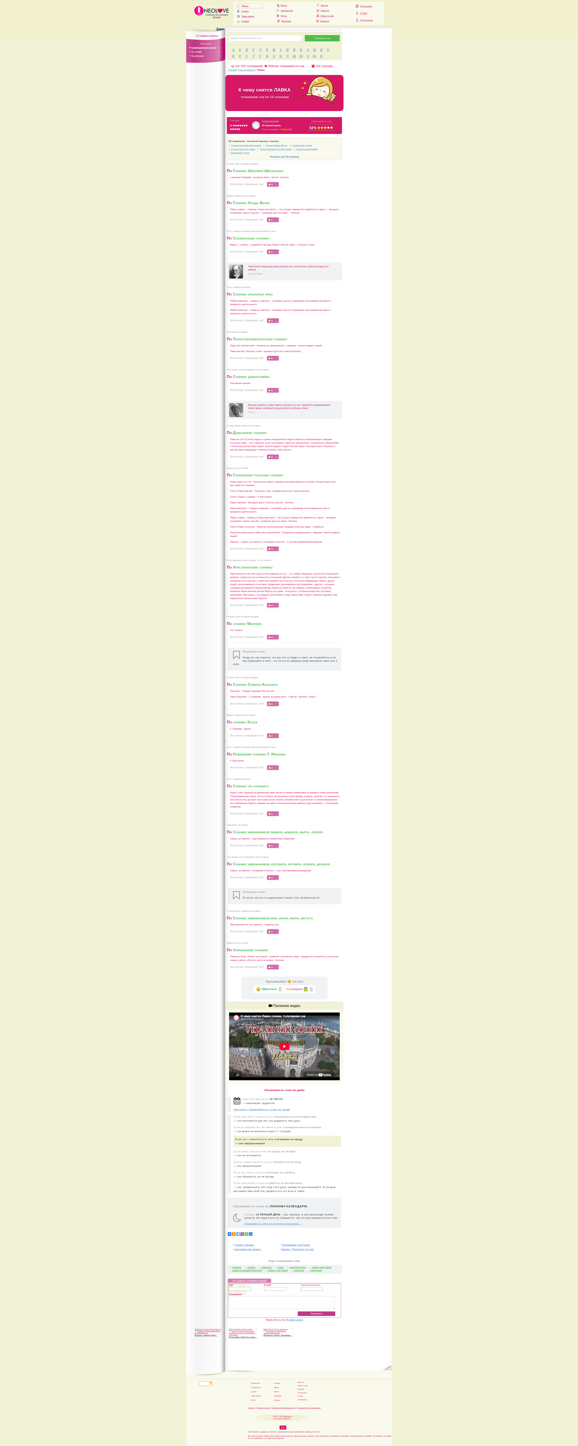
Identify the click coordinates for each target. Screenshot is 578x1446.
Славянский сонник (302, 145)
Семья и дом (327, 16)
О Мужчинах (366, 20)
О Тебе (363, 13)
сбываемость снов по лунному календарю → (273, 1223)
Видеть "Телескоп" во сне (298, 1249)
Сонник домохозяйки (307, 149)
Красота (325, 10)
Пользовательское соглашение (309, 1408)
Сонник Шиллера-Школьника (246, 145)
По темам (196, 51)
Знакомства (287, 10)
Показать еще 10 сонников (284, 156)
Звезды (324, 5)
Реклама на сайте (263, 1408)
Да (274, 184)
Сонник (245, 11)
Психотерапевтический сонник (276, 149)
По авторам (197, 55)
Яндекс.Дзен (294, 1319)
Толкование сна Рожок (296, 1245)
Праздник (286, 21)
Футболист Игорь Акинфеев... (277, 1335)
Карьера (324, 21)
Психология (366, 6)
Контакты (251, 1408)
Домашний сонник (240, 153)
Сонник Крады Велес (277, 145)
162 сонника (324, 66)
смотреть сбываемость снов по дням (262, 1109)
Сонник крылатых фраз (243, 149)
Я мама (245, 21)
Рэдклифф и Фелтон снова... (243, 1337)
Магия (276, 1392)
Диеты (284, 5)
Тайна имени (247, 16)
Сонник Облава (244, 1245)
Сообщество (256, 1387)
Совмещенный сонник (203, 47)
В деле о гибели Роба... (206, 1335)
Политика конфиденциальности (283, 1408)
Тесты (284, 16)
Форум (245, 6)
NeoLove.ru (287, 1416)
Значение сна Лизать (247, 1249)
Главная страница (208, 35)
